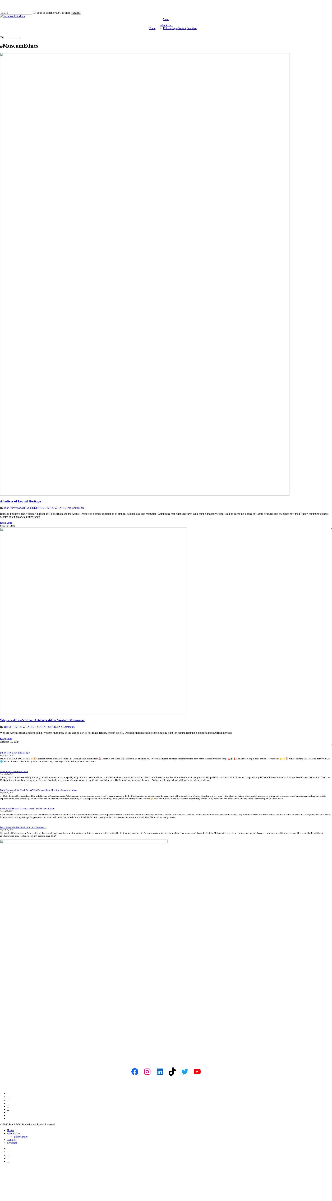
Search (76, 13)
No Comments (76, 507)
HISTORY (50, 507)
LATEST (63, 507)
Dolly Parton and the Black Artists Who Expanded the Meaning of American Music (38, 790)
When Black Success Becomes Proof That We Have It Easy (27, 808)
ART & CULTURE (32, 507)
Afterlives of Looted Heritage (20, 501)
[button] (166, 19)
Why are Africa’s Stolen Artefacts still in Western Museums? (42, 720)
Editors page (20, 1136)
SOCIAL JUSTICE (48, 726)
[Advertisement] (104, 1034)
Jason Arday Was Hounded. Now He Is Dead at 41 (23, 827)
